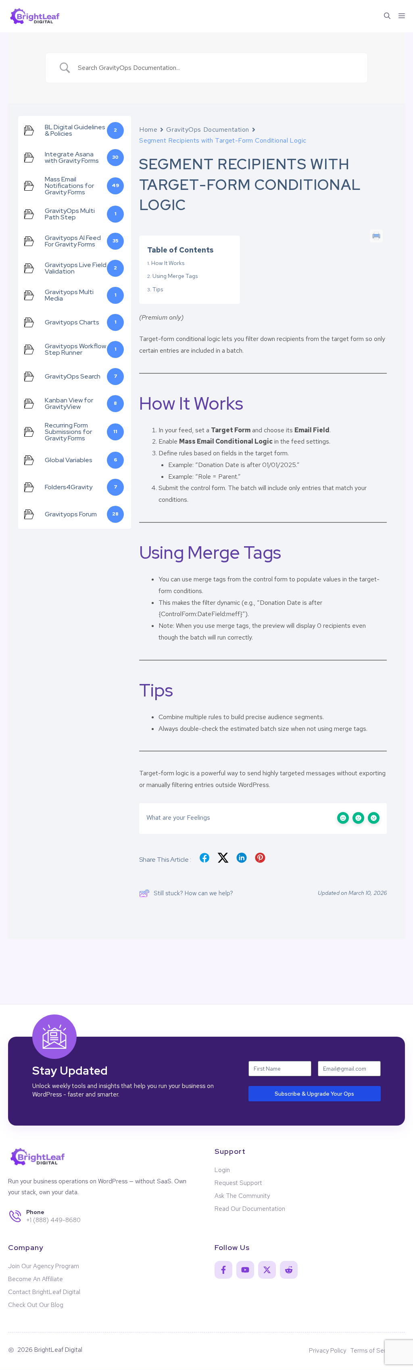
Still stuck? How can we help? (193, 893)
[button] (387, 16)
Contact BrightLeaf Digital (44, 1292)
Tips (157, 289)
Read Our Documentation (250, 1209)
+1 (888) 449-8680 (53, 1220)
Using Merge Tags (175, 276)
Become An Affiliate (35, 1279)
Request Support (238, 1183)
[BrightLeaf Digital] (35, 16)
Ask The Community (242, 1196)
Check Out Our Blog (35, 1305)
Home (148, 129)
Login (222, 1170)
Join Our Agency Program (43, 1266)
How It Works (167, 263)
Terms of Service (373, 1351)
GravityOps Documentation (207, 129)
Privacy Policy (327, 1351)
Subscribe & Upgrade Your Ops (314, 1093)
